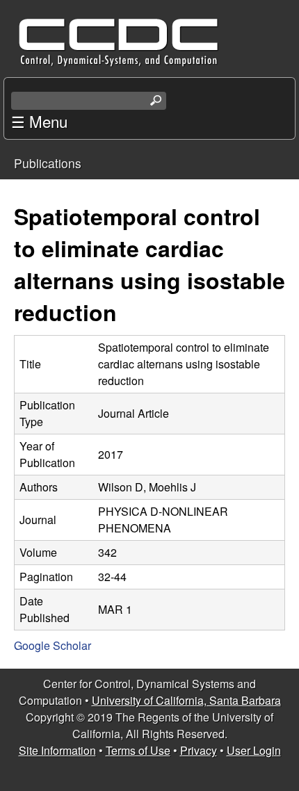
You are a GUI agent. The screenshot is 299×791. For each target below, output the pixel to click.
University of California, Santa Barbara (186, 700)
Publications (47, 163)
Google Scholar (52, 645)
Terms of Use (138, 750)
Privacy (198, 750)
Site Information (57, 750)
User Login (254, 750)
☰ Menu (39, 121)
